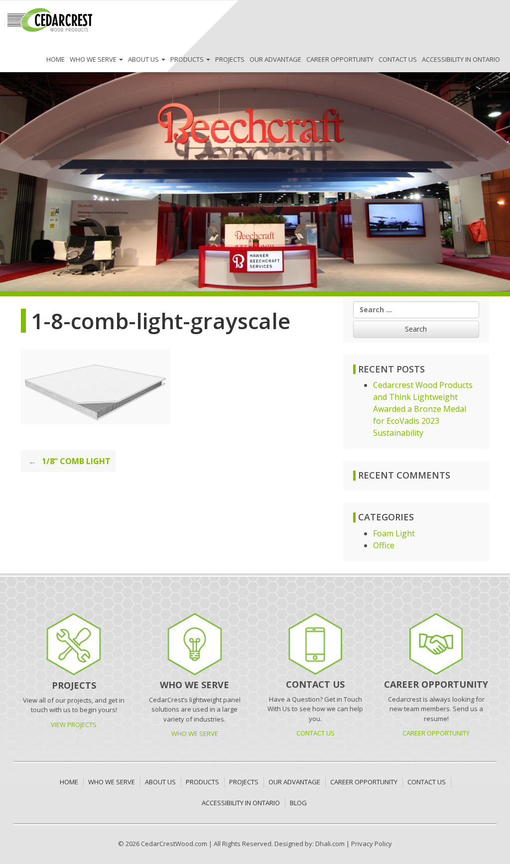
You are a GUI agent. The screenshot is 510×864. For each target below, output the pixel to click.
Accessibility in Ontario (461, 59)
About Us (144, 59)
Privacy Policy (371, 843)
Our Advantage (275, 59)
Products (187, 59)
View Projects (74, 724)
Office (383, 545)
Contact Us (398, 59)
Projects (230, 59)
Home (55, 59)
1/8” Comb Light (76, 461)
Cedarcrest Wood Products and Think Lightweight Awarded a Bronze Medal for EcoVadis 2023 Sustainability (423, 408)
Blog (298, 802)
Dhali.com (330, 843)
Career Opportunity (340, 59)
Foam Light (394, 533)
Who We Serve (94, 59)
